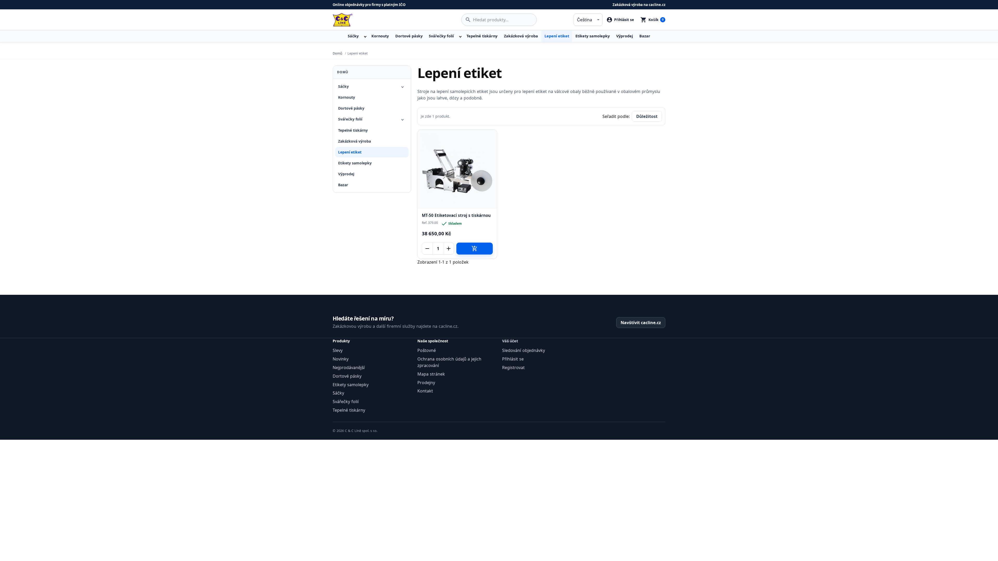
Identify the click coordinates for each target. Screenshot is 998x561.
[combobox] (499, 20)
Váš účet (510, 341)
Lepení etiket (556, 36)
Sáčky (353, 36)
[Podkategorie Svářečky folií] (402, 119)
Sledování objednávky (523, 350)
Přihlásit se (513, 359)
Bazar (644, 36)
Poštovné (426, 350)
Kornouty (380, 36)
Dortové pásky (409, 36)
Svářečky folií (441, 36)
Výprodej (624, 36)
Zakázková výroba (521, 36)
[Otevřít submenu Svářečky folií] (460, 36)
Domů (342, 72)
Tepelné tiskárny (482, 36)
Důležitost (647, 116)
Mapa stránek (431, 374)
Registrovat (513, 367)
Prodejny (426, 382)
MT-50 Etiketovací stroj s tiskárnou (456, 215)
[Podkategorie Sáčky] (402, 86)
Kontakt (425, 390)
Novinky (341, 359)
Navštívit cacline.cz (641, 322)
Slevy (338, 350)
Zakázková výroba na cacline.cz (639, 5)
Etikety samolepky (592, 36)
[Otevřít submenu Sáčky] (365, 36)
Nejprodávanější (349, 367)
